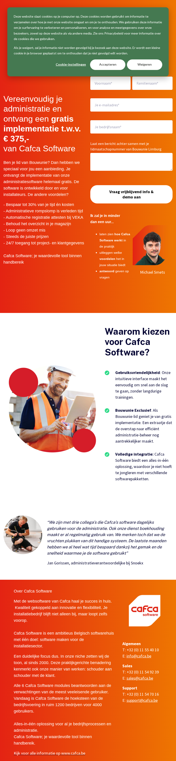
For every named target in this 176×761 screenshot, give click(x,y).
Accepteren (107, 64)
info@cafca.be (138, 656)
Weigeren (145, 64)
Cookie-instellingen (71, 64)
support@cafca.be (142, 700)
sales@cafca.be (139, 678)
